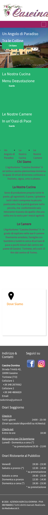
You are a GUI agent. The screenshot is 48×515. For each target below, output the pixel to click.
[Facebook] (31, 363)
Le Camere (24, 224)
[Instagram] (41, 363)
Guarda (12, 86)
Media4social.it (12, 508)
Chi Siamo (13, 45)
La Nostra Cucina (24, 187)
